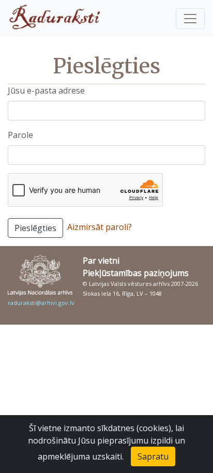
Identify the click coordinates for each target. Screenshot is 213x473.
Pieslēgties (35, 228)
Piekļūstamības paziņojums (136, 273)
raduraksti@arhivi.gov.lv (41, 303)
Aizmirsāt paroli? (99, 227)
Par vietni (101, 260)
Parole (20, 135)
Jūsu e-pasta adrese (46, 90)
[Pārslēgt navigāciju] (190, 18)
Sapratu (153, 456)
